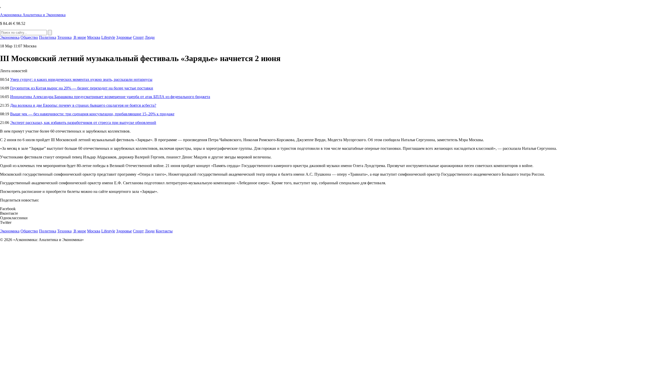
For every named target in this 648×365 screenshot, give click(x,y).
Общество (29, 37)
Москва (93, 37)
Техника (64, 37)
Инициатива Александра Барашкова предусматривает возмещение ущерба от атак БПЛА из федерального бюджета (110, 97)
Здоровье (124, 37)
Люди (150, 37)
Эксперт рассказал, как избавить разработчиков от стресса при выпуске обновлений (83, 122)
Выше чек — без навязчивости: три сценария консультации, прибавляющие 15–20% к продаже (92, 114)
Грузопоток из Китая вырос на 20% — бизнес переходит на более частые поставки (81, 88)
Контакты (164, 231)
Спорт (138, 37)
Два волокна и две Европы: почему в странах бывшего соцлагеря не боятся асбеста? (83, 105)
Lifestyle (108, 37)
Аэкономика (33, 15)
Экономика (9, 37)
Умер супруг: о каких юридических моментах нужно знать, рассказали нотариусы (81, 79)
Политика (47, 37)
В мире (79, 37)
